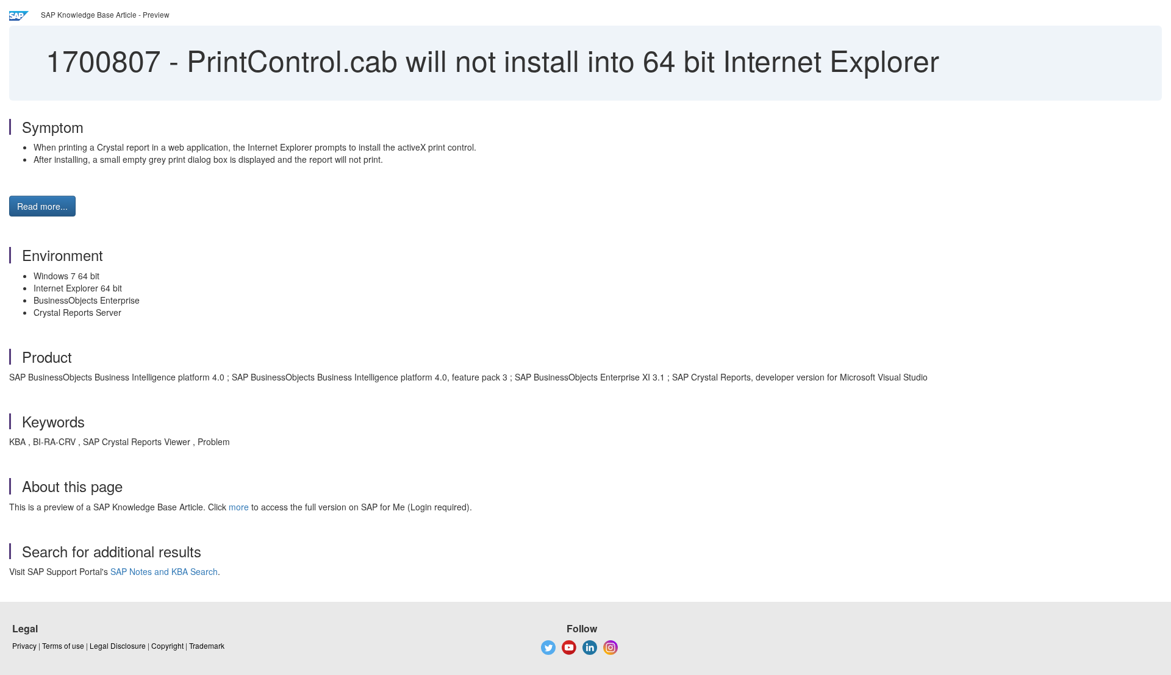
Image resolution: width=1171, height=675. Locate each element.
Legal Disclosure (118, 645)
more (239, 507)
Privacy (24, 645)
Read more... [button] (42, 206)
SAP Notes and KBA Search (164, 571)
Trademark (206, 645)
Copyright (167, 645)
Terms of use (63, 645)
